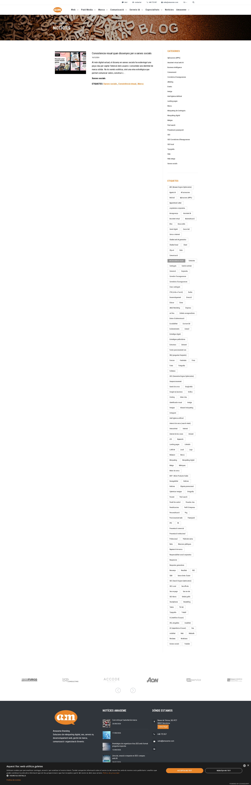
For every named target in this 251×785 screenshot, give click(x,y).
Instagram (173, 413)
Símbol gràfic (186, 597)
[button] (83, 775)
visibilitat (172, 633)
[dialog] (125, 773)
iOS (171, 439)
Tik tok (181, 607)
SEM (171, 576)
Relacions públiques (184, 544)
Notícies (169, 9)
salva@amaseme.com (166, 741)
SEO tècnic (173, 597)
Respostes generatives (177, 565)
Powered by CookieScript (239, 784)
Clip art (172, 250)
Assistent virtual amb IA (175, 63)
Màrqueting (173, 460)
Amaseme (181, 9)
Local (182, 450)
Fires (193, 360)
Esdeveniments (174, 329)
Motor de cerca (174, 471)
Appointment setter (175, 203)
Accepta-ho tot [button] (184, 770)
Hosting (172, 397)
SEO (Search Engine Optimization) (180, 581)
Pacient (172, 497)
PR (178, 523)
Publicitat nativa (188, 539)
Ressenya (173, 570)
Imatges (172, 408)
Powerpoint (191, 518)
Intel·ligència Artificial (174, 96)
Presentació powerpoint (175, 130)
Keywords (180, 439)
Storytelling (186, 602)
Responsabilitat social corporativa (180, 555)
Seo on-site (186, 591)
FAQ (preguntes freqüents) (178, 355)
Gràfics (190, 392)
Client (185, 245)
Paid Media (87, 9)
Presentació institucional (177, 534)
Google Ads (189, 387)
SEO (168, 135)
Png (186, 513)
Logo (190, 450)
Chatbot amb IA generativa (178, 240)
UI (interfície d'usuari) (177, 618)
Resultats (184, 570)
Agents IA (173, 192)
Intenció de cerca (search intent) (180, 423)
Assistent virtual (175, 219)
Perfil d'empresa (189, 507)
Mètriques (182, 465)
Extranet (184, 345)
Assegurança (174, 213)
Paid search (171, 125)
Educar (172, 303)
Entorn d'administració (177, 318)
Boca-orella (181, 224)
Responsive (173, 560)
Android (172, 198)
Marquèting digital (173, 115)
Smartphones (174, 602)
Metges (170, 120)
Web (73, 9)
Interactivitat (173, 429)
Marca (101, 9)
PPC (171, 523)
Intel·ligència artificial (177, 418)
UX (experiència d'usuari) (178, 628)
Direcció (189, 297)
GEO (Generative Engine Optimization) (182, 376)
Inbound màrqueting (186, 408)
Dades (190, 292)
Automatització (190, 219)
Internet (185, 429)
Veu (192, 628)
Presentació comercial (177, 528)
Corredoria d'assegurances (176, 77)
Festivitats (183, 360)
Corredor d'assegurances (178, 276)
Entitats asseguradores (187, 313)
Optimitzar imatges (176, 492)
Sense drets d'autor (184, 576)
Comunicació (117, 9)
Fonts (171, 366)
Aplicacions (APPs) (173, 58)
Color (181, 250)
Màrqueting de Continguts (176, 111)
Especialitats (153, 9)
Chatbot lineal (174, 245)
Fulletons (172, 371)
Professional (174, 539)
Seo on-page (174, 591)
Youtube (187, 644)
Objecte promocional (187, 486)
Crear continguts (175, 287)
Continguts (173, 266)
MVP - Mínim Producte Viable (179, 476)
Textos (172, 607)
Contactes (192, 261)
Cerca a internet (175, 234)
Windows (172, 639)
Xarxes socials (172, 164)
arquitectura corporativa (177, 208)
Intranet (191, 434)
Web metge (171, 159)
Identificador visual (176, 402)
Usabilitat (188, 623)
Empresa (188, 308)
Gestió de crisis (175, 387)
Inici (55, 23)
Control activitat (187, 266)
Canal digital (174, 229)
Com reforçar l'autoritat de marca (124, 720)
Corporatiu (184, 271)
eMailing (170, 82)
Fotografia (181, 366)
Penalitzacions (174, 507)
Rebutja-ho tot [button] (224, 770)
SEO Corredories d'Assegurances (178, 139)
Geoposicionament (175, 381)
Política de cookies (14, 780)
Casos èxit (186, 229)
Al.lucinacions (185, 192)
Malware (172, 455)
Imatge (169, 91)
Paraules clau (190, 502)
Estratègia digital (175, 334)
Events (169, 87)
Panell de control (175, 502)
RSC (193, 570)
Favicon (172, 360)
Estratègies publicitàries (177, 339)
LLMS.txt (172, 450)
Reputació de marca (176, 549)
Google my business (176, 392)
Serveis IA (135, 9)
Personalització (174, 513)
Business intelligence (174, 67)
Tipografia (170, 149)
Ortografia (190, 492)
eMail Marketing (175, 308)
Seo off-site (185, 586)
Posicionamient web (176, 518)
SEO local (170, 144)
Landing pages (172, 101)
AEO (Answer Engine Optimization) (181, 187)
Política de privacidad (111, 773)
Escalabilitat (173, 324)
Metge (172, 465)
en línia (172, 313)
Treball (184, 612)
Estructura (173, 345)
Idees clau (183, 397)
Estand (187, 329)
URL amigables (174, 623)
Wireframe (184, 639)
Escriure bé (186, 324)
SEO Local (173, 586)
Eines (181, 303)
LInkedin (187, 444)
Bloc (171, 224)
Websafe (191, 633)
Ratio (171, 544)
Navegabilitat (174, 481)
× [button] (248, 765)
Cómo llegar (163, 727)
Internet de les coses (176, 434)
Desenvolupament (175, 297)
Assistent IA (187, 213)
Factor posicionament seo (178, 350)
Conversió (173, 271)
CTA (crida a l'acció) (176, 292)
